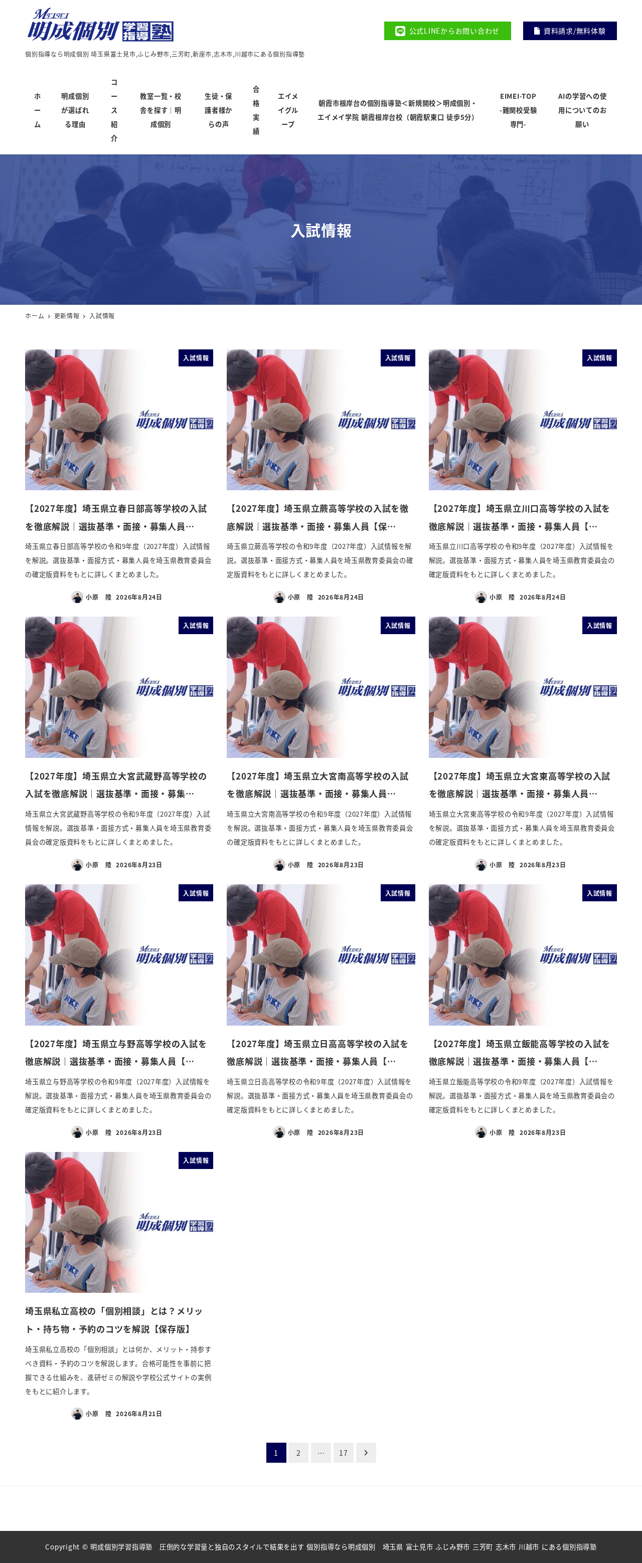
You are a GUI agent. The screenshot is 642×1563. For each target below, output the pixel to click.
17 (343, 1453)
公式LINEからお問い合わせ (454, 31)
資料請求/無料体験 (575, 31)
